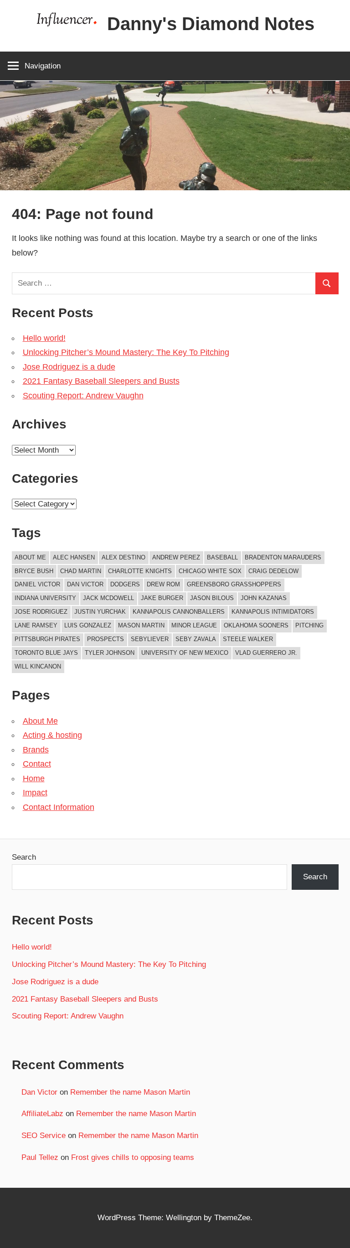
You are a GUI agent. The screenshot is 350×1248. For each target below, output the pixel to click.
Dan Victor (85, 584)
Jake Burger (162, 598)
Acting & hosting (52, 735)
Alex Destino (123, 557)
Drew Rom (163, 584)
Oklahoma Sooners (256, 625)
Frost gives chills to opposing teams (132, 1157)
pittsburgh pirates (47, 639)
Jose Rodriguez (41, 611)
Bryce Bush (34, 571)
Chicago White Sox (210, 571)
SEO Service (43, 1135)
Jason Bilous (212, 598)
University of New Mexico (184, 652)
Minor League (194, 625)
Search (24, 857)
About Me (30, 557)
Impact (35, 792)
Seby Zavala (195, 639)
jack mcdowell (108, 598)
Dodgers (125, 584)
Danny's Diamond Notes (210, 24)
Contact (37, 763)
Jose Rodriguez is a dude (69, 366)
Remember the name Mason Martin (130, 1092)
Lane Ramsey (36, 625)
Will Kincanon (38, 666)
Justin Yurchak (100, 611)
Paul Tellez (39, 1157)
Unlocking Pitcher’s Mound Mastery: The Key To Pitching (126, 352)
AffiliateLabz (42, 1113)
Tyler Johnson (109, 652)
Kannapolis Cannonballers (179, 611)
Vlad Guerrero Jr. (266, 652)
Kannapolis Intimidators (273, 611)
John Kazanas (264, 598)
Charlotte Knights (140, 571)
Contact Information (58, 807)
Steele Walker (248, 639)
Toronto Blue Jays (46, 652)
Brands (36, 749)
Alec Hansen (74, 557)
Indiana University (45, 598)
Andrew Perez (176, 557)
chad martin (80, 571)
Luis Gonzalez (87, 625)
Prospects (105, 639)
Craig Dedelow (273, 571)
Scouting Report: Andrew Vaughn (83, 395)
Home (34, 778)
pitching (309, 625)
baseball (222, 557)
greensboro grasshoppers (234, 584)
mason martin (141, 625)
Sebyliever (150, 639)
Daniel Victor (37, 584)
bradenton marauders (283, 557)
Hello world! (44, 338)
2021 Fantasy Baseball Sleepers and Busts (101, 381)
